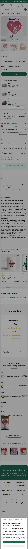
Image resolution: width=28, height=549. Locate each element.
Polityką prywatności (17, 526)
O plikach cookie (18, 519)
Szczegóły (11, 519)
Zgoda (5, 519)
